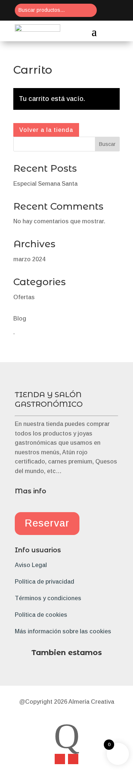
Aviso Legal (31, 565)
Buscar (107, 144)
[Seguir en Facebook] (60, 759)
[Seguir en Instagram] (73, 759)
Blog (19, 318)
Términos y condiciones (48, 598)
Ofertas (24, 297)
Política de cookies (41, 615)
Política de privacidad (44, 581)
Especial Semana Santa (45, 184)
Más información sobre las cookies (63, 631)
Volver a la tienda (46, 130)
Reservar (47, 523)
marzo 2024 (29, 259)
